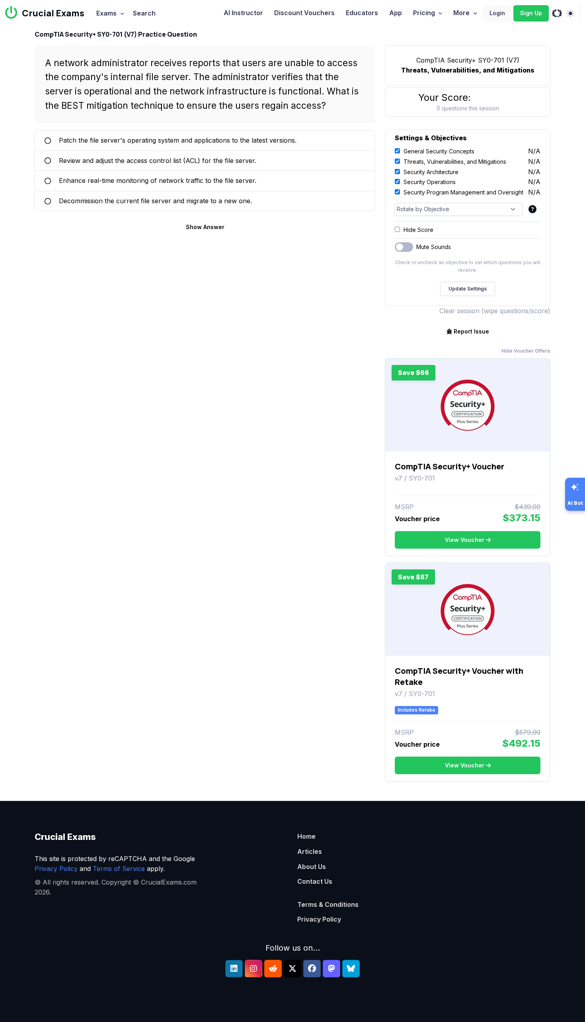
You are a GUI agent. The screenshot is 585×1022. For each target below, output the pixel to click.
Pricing (424, 13)
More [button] (461, 13)
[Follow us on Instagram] (253, 968)
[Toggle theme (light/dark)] (570, 13)
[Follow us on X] (292, 968)
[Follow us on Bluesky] (351, 968)
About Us (311, 867)
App (395, 13)
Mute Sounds (433, 246)
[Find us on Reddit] (273, 968)
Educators (362, 13)
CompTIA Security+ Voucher (449, 466)
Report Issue (471, 331)
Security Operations (430, 182)
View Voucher (464, 539)
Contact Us (314, 881)
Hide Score (418, 229)
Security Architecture (431, 172)
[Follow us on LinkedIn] (234, 968)
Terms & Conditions (328, 904)
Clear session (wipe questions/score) (494, 311)
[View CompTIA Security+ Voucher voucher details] (467, 405)
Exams (106, 13)
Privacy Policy (56, 869)
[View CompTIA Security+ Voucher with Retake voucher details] (467, 609)
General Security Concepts (439, 151)
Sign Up (531, 13)
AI (243, 13)
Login (497, 13)
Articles (309, 851)
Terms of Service (119, 869)
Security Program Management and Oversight (463, 192)
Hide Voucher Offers (525, 351)
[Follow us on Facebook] (312, 968)
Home (306, 836)
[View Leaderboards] (557, 13)
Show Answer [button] (205, 227)
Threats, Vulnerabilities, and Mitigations (455, 161)
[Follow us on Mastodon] (331, 968)
